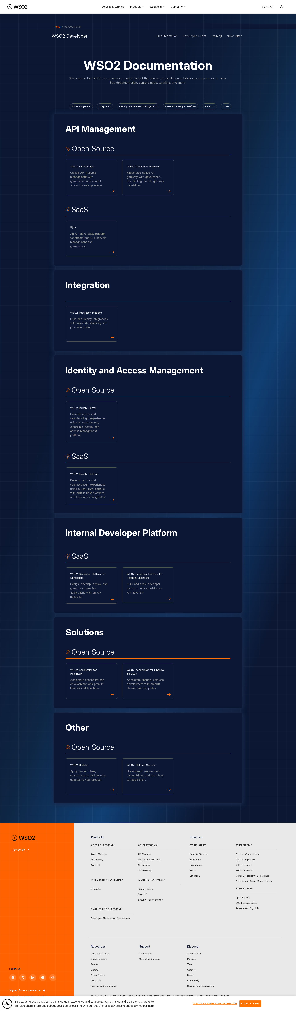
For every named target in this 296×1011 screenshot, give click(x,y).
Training (216, 36)
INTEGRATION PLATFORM (106, 879)
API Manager (144, 854)
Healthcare (195, 859)
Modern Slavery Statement (180, 996)
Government (196, 865)
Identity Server (146, 889)
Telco (192, 870)
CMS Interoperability (246, 903)
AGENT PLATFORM (102, 845)
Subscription (145, 953)
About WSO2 (194, 953)
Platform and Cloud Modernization (254, 881)
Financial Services (199, 854)
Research (96, 980)
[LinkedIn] (32, 977)
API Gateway (145, 870)
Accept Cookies (250, 1003)
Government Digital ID (247, 908)
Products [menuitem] (135, 6)
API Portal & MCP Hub (149, 859)
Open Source (98, 975)
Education (195, 875)
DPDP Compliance (245, 859)
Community (193, 980)
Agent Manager (99, 854)
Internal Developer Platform (180, 106)
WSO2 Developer (69, 36)
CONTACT (268, 6)
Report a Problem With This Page (212, 996)
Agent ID (95, 865)
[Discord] (52, 977)
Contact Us (18, 849)
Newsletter (234, 36)
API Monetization (244, 870)
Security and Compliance (200, 986)
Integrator (96, 889)
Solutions (209, 106)
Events (94, 964)
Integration (105, 106)
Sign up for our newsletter (25, 990)
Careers (191, 969)
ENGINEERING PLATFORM (106, 909)
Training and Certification (104, 986)
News (190, 975)
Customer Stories (100, 953)
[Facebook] (12, 977)
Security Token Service (150, 899)
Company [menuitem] (177, 6)
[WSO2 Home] (17, 6)
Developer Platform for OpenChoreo (110, 918)
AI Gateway (97, 859)
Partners (191, 959)
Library (94, 969)
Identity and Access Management (138, 106)
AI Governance (243, 865)
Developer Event (194, 36)
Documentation (167, 36)
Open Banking (243, 897)
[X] (22, 977)
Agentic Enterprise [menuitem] (113, 6)
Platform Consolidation (247, 854)
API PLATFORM (147, 845)
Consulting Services (149, 959)
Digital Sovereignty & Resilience (252, 875)
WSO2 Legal (119, 996)
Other (226, 106)
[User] (283, 6)
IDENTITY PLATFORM (150, 879)
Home (57, 27)
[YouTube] (42, 977)
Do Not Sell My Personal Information (146, 996)
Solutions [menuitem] (156, 6)
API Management (81, 106)
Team (190, 964)
